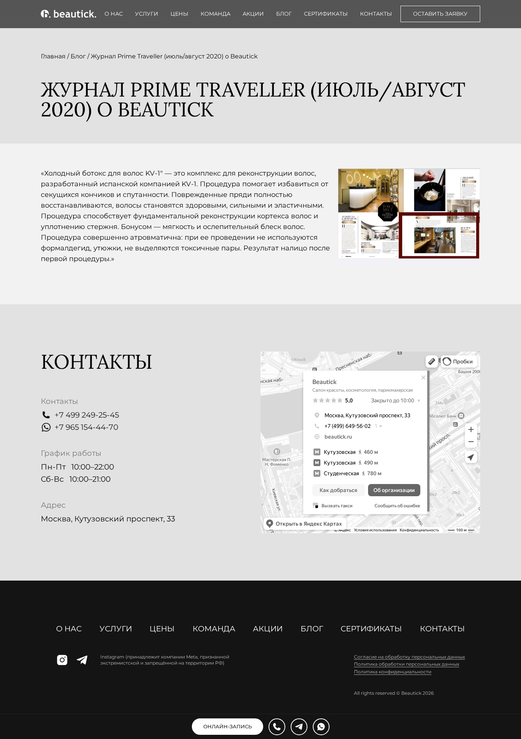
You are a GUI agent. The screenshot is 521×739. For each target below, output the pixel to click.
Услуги (146, 13)
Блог (284, 13)
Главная (53, 56)
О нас (114, 13)
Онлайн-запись (227, 726)
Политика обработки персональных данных (406, 664)
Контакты (376, 13)
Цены (179, 13)
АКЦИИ (253, 13)
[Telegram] (299, 726)
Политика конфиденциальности (392, 671)
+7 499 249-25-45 (87, 415)
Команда (215, 13)
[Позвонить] (277, 726)
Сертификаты (326, 13)
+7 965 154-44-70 (86, 427)
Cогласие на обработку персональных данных (409, 657)
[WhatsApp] (321, 726)
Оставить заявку (440, 13)
